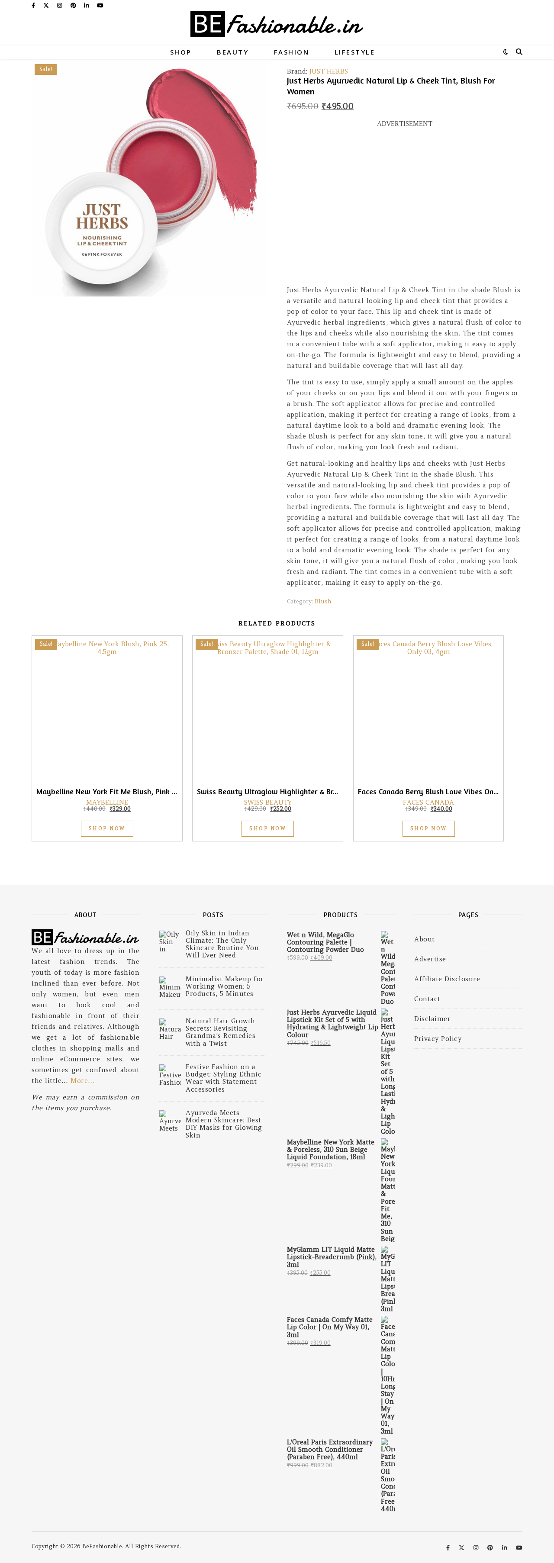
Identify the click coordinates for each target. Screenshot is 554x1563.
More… (83, 1080)
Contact (427, 999)
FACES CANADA (428, 802)
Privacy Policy (437, 1038)
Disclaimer (432, 1019)
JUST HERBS (328, 71)
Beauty (232, 52)
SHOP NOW (107, 828)
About (424, 939)
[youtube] (100, 5)
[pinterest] (74, 5)
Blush (323, 601)
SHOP (181, 52)
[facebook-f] (34, 5)
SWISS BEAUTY (268, 802)
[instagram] (60, 5)
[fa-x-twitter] (47, 5)
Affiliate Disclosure (447, 979)
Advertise (430, 959)
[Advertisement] (404, 210)
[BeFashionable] (277, 28)
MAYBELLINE (107, 802)
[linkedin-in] (87, 5)
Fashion (291, 52)
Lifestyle (355, 52)
